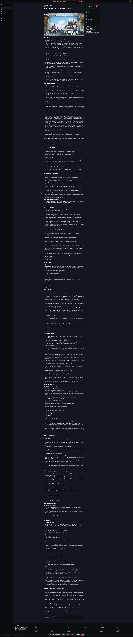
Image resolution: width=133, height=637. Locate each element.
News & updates (37, 630)
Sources (85, 627)
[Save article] (83, 11)
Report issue (101, 628)
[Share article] (81, 11)
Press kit (85, 628)
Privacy (117, 626)
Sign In (130, 1)
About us (85, 626)
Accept (83, 634)
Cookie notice (71, 634)
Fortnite (68, 628)
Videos (36, 632)
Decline (78, 634)
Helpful (55, 617)
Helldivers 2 (69, 630)
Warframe (68, 631)
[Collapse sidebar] (11, 635)
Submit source (102, 627)
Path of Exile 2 (69, 626)
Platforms (36, 627)
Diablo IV (68, 627)
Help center (101, 626)
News (52, 627)
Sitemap (117, 631)
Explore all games (37, 626)
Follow (97, 6)
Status (84, 631)
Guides (36, 631)
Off (59, 617)
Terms (117, 627)
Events (52, 630)
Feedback (101, 630)
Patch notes (36, 628)
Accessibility (101, 631)
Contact (85, 630)
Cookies (117, 628)
